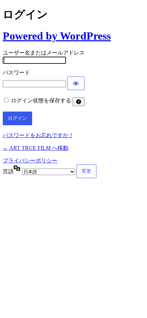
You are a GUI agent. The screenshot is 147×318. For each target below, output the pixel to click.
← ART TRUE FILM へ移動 (35, 148)
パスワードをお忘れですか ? (37, 135)
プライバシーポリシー (30, 160)
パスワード (16, 72)
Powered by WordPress (57, 36)
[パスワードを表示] (75, 83)
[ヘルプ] (78, 101)
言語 (8, 171)
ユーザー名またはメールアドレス (44, 53)
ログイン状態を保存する (41, 100)
